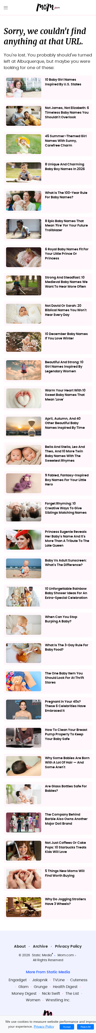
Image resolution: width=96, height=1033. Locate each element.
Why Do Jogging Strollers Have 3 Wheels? (65, 902)
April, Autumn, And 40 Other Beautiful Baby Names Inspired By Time (65, 423)
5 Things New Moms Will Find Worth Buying (65, 873)
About (20, 946)
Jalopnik (40, 980)
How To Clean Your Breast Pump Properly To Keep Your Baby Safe (66, 734)
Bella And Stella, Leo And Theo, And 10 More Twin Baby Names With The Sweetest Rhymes (65, 453)
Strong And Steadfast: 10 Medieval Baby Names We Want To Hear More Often (66, 282)
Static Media (42, 955)
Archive (40, 946)
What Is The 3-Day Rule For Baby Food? (66, 648)
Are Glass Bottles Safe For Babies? (66, 789)
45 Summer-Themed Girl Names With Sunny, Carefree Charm (66, 141)
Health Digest (65, 987)
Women (33, 1000)
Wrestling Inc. (58, 1000)
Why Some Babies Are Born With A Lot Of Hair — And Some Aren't (67, 763)
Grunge (41, 987)
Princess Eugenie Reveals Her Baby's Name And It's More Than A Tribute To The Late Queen (67, 538)
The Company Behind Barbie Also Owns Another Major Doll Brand (66, 819)
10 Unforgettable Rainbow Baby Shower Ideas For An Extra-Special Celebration (66, 593)
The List (72, 993)
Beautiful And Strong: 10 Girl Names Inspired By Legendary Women (64, 367)
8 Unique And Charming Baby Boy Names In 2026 (65, 167)
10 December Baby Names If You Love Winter (66, 336)
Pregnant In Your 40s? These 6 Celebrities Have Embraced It (65, 706)
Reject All (85, 1027)
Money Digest (24, 993)
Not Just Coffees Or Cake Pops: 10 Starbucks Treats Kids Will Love (65, 847)
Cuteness (78, 980)
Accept (67, 1027)
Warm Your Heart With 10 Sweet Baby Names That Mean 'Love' (65, 395)
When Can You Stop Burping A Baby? (61, 619)
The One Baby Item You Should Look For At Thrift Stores (64, 678)
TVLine (59, 980)
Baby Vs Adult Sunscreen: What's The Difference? (66, 563)
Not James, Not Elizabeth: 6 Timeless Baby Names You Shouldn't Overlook (67, 112)
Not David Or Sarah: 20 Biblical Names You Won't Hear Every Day (65, 310)
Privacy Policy (68, 946)
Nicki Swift (51, 993)
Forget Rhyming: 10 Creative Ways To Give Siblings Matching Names (66, 508)
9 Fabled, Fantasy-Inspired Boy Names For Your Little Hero (67, 480)
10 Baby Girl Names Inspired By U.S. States (63, 82)
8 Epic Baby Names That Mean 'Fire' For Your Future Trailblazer (66, 226)
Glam (23, 987)
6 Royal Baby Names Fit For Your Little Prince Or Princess (67, 254)
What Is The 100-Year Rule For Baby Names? (66, 195)
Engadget (18, 980)
